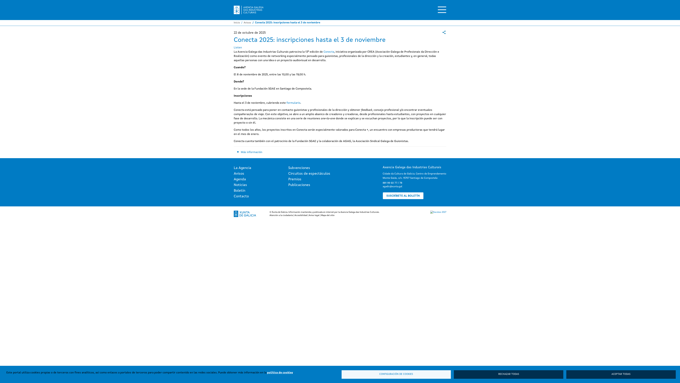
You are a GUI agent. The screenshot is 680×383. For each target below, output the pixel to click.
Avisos (247, 22)
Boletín (239, 191)
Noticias (240, 185)
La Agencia (242, 168)
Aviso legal (314, 215)
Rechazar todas (508, 374)
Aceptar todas (620, 374)
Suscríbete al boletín (403, 196)
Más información (251, 152)
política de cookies (280, 372)
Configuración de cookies (396, 374)
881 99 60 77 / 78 (392, 183)
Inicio (237, 22)
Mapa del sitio (328, 215)
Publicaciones (299, 185)
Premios (294, 179)
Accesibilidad (300, 215)
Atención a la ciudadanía (281, 215)
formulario (293, 103)
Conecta (329, 52)
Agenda (240, 179)
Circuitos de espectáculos (309, 174)
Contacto (241, 196)
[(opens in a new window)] (444, 32)
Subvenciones (299, 168)
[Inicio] (249, 10)
